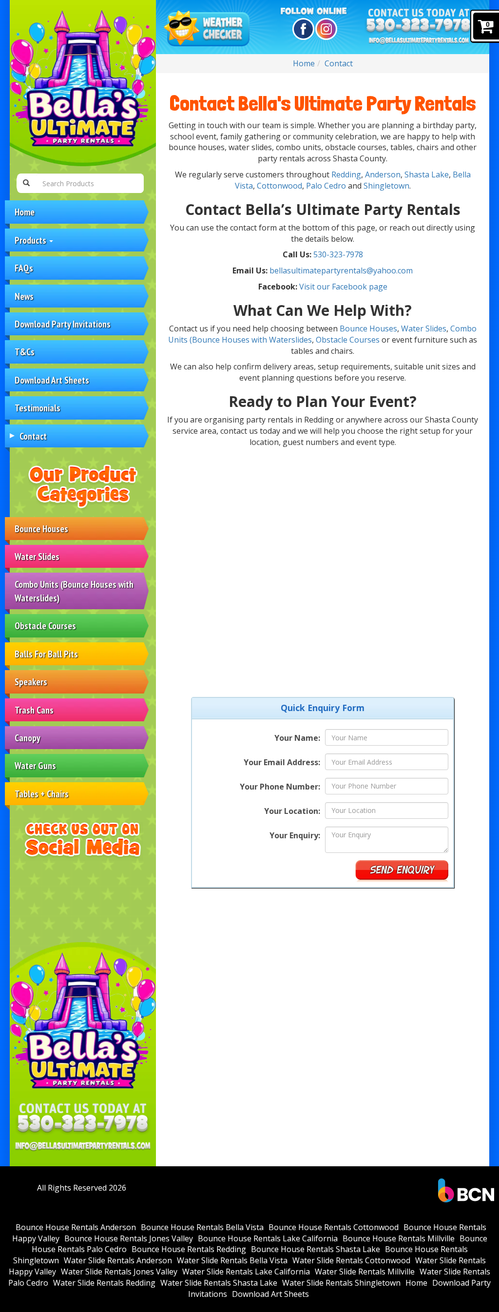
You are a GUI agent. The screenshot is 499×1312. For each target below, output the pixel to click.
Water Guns (35, 765)
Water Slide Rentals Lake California (246, 1271)
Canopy (27, 738)
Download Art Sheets (52, 380)
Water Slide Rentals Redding (104, 1282)
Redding (346, 174)
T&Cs (25, 352)
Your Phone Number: (280, 786)
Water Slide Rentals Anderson (118, 1260)
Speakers (31, 681)
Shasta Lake (426, 174)
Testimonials (37, 408)
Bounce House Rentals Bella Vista (202, 1227)
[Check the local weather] (208, 29)
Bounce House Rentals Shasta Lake (315, 1249)
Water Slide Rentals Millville (365, 1271)
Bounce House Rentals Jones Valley (128, 1238)
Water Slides (37, 556)
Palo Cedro (326, 185)
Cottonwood (279, 185)
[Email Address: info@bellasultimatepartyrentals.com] (83, 1146)
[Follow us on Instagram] (324, 29)
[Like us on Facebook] (301, 29)
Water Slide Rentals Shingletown (341, 1282)
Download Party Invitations (63, 324)
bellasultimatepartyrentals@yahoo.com (341, 270)
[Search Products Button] (26, 183)
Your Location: (292, 811)
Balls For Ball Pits (46, 654)
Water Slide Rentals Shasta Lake (218, 1282)
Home (25, 212)
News (24, 296)
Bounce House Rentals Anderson (76, 1227)
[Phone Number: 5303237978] (83, 1124)
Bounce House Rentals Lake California (268, 1238)
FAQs (24, 268)
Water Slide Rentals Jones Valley (119, 1271)
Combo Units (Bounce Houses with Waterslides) (74, 590)
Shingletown (386, 185)
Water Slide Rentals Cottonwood (351, 1260)
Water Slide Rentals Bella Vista (232, 1260)
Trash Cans (34, 710)
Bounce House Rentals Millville (399, 1238)
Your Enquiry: (294, 835)
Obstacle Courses (45, 625)
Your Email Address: (282, 762)
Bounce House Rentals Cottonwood (334, 1227)
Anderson (383, 174)
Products (31, 240)
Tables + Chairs (42, 794)
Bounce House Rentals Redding (189, 1249)
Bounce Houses (41, 528)
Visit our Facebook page (343, 286)
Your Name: (297, 738)
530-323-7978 (338, 254)
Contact (33, 436)
